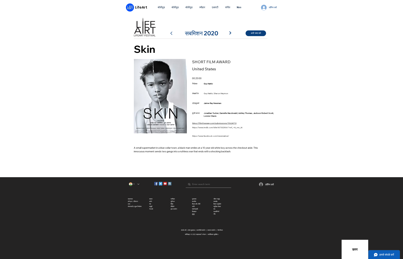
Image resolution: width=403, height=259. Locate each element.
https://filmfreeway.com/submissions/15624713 (214, 123)
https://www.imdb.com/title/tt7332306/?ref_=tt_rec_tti (217, 127)
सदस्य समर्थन (211, 230)
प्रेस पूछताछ (191, 230)
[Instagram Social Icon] (169, 183)
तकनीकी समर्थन (200, 230)
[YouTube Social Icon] (165, 183)
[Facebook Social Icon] (156, 183)
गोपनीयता (220, 230)
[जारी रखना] (230, 33)
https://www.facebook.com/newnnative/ (210, 136)
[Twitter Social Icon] (160, 183)
